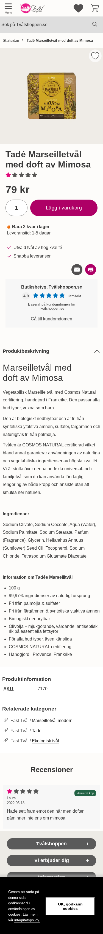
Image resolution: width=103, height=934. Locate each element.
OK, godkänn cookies (70, 906)
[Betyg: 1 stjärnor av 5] (51, 175)
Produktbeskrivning (26, 351)
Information (51, 877)
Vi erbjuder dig (51, 860)
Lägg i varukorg (64, 208)
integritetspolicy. (27, 920)
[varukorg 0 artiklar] (95, 8)
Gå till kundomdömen (51, 319)
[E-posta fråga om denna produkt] (76, 269)
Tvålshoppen (51, 843)
